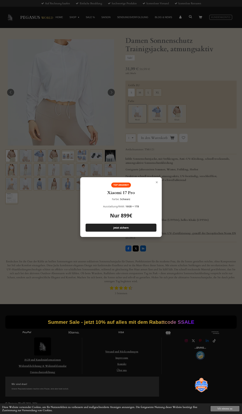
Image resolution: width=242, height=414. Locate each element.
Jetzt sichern (121, 227)
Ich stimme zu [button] (225, 408)
